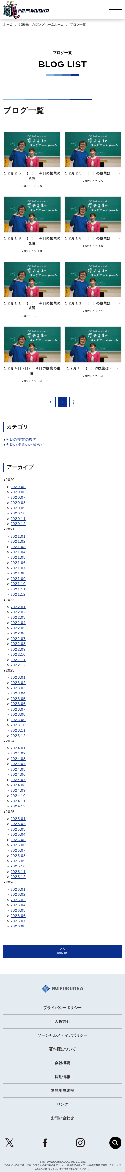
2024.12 (18, 806)
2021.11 (18, 589)
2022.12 (18, 665)
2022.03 (18, 617)
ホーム (8, 24)
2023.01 (18, 677)
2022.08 (18, 644)
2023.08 (18, 714)
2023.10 (18, 725)
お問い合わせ (62, 1118)
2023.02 (18, 683)
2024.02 (18, 753)
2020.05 (18, 487)
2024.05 (18, 769)
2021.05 (18, 557)
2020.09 (18, 508)
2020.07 (18, 497)
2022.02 (18, 612)
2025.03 (18, 829)
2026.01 (18, 889)
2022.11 (18, 660)
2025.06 (18, 845)
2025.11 (18, 872)
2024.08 (18, 785)
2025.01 (18, 819)
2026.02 (18, 894)
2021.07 (18, 568)
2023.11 (18, 730)
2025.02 (18, 824)
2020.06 (18, 492)
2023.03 (18, 688)
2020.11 (18, 519)
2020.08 (18, 502)
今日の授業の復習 (21, 439)
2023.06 (18, 704)
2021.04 (18, 552)
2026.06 (18, 916)
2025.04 (18, 834)
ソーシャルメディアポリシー (63, 1035)
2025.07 (18, 850)
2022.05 (18, 628)
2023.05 (18, 699)
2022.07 (18, 639)
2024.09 (18, 790)
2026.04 (18, 905)
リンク (62, 1104)
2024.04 (18, 764)
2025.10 (18, 866)
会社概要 (62, 1063)
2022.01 (18, 607)
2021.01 (18, 536)
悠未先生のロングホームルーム (41, 24)
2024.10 (18, 795)
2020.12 (18, 524)
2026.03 (18, 900)
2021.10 (18, 584)
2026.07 (18, 921)
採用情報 (62, 1076)
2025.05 (18, 840)
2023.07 (18, 709)
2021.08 (18, 573)
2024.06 (18, 774)
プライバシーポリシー (62, 1007)
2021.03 (18, 547)
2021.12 (18, 594)
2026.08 (18, 926)
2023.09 (18, 720)
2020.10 (18, 513)
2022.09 (18, 649)
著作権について (62, 1049)
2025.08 (18, 855)
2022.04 (18, 623)
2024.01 (18, 748)
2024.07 (18, 780)
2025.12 (18, 877)
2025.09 (18, 861)
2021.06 (18, 562)
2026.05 (18, 910)
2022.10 (18, 654)
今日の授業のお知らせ (25, 444)
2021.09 (18, 579)
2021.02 (18, 541)
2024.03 (18, 759)
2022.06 (18, 633)
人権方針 (62, 1021)
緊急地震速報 (62, 1090)
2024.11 (18, 801)
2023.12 (18, 735)
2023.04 (18, 693)
